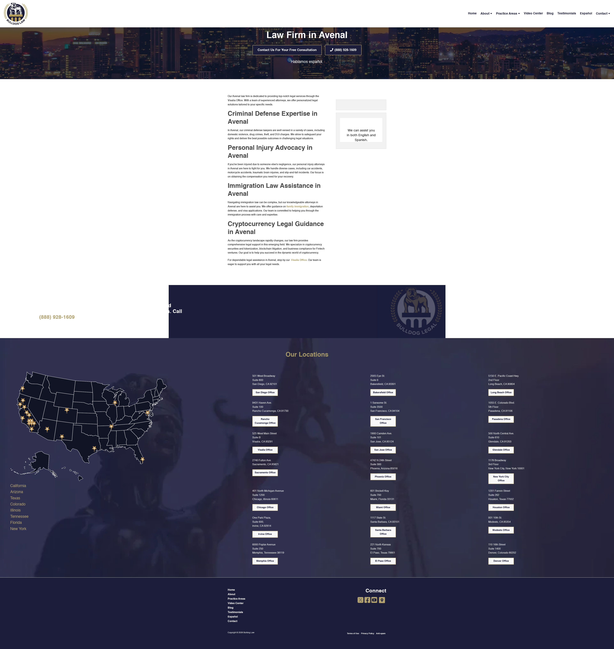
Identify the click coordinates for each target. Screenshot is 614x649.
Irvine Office (265, 534)
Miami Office (383, 507)
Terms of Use (353, 634)
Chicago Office (265, 507)
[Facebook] (367, 600)
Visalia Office (299, 260)
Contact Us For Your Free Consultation (287, 50)
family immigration (298, 206)
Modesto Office (501, 530)
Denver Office (501, 561)
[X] (360, 600)
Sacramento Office (265, 472)
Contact (601, 13)
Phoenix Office (383, 477)
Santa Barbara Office (383, 532)
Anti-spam (381, 634)
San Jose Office (383, 450)
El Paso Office (383, 561)
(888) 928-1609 (345, 50)
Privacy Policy (367, 634)
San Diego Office (265, 392)
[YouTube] (374, 600)
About (484, 13)
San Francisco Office (383, 421)
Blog (550, 13)
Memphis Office (265, 561)
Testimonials (566, 13)
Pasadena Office (501, 419)
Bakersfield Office (383, 392)
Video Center (533, 13)
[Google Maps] (382, 600)
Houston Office (501, 507)
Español (586, 13)
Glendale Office (501, 450)
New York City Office (501, 479)
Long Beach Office (501, 392)
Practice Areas (506, 13)
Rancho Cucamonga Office (265, 421)
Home (472, 13)
